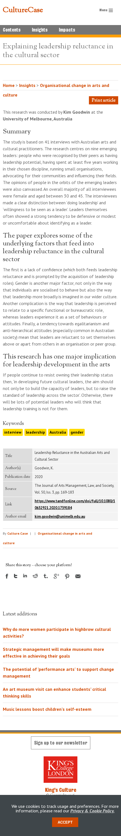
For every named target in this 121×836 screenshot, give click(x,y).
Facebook (7, 576)
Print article (103, 100)
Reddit (35, 576)
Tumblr (46, 576)
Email (78, 576)
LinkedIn (25, 575)
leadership (35, 432)
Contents (12, 30)
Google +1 (56, 576)
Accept (65, 822)
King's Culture (60, 790)
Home (9, 85)
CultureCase (23, 10)
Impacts (67, 30)
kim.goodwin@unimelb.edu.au (60, 516)
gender (77, 432)
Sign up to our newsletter (60, 743)
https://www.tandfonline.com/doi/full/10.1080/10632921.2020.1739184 (75, 504)
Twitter (15, 576)
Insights (40, 30)
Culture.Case (17, 533)
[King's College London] (60, 769)
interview (12, 432)
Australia (58, 432)
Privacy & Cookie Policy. (92, 810)
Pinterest (67, 576)
